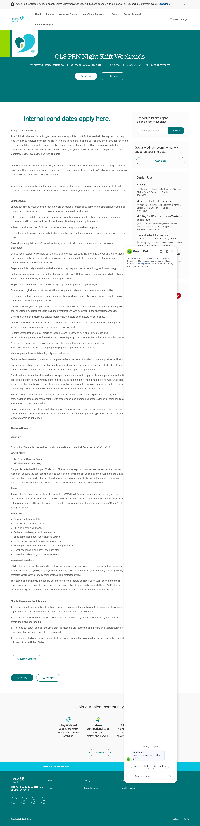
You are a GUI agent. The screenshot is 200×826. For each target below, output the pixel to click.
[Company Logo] (18, 19)
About (38, 14)
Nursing (50, 14)
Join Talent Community (94, 14)
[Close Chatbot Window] (172, 251)
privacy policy (142, 263)
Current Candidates (133, 14)
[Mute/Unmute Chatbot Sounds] (166, 251)
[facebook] (14, 800)
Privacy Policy (174, 819)
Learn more (165, 4)
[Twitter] (34, 800)
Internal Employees (44, 24)
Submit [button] (176, 131)
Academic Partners (68, 14)
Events (115, 14)
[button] (86, 76)
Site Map (186, 819)
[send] (170, 776)
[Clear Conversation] (161, 251)
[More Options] (131, 776)
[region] (150, 513)
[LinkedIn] (24, 800)
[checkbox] (112, 76)
